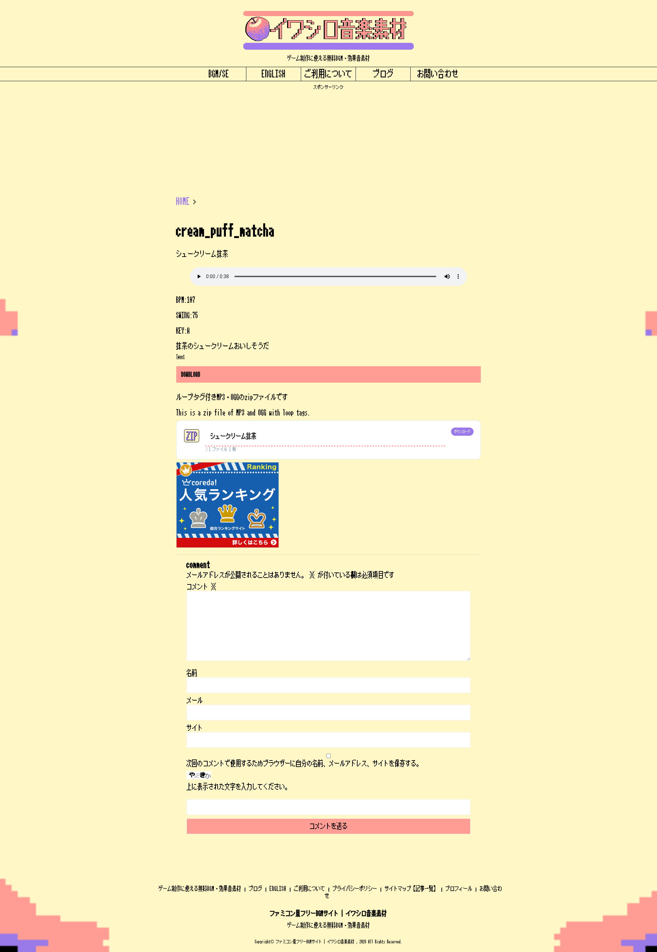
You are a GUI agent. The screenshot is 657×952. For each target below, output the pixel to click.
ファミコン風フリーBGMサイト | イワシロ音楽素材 (328, 913)
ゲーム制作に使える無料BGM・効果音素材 (199, 888)
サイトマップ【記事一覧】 (411, 888)
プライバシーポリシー (355, 888)
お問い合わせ (438, 74)
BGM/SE (219, 74)
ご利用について (328, 74)
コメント (201, 587)
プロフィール (459, 888)
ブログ (383, 74)
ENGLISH (274, 74)
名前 (191, 673)
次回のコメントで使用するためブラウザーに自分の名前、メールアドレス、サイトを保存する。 (304, 763)
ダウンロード (462, 432)
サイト (194, 728)
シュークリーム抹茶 (233, 436)
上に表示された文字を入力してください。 (238, 787)
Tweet (180, 356)
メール (194, 700)
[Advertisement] (328, 138)
